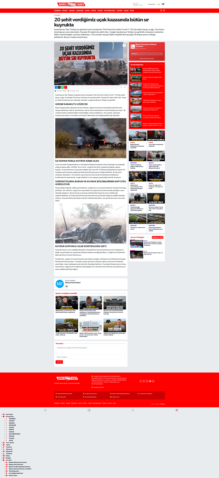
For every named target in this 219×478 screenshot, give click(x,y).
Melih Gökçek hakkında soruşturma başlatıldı (137, 146)
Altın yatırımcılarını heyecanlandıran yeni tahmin (155, 229)
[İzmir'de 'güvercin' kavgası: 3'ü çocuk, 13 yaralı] (156, 176)
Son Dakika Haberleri (90, 397)
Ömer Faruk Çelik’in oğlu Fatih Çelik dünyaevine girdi (155, 166)
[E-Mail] (66, 286)
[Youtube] (150, 381)
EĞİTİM (119, 10)
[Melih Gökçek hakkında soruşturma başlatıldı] (138, 135)
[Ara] (161, 10)
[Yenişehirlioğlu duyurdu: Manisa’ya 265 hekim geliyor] (138, 198)
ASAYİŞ (87, 10)
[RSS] (153, 381)
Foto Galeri (10, 442)
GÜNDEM (57, 10)
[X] (143, 381)
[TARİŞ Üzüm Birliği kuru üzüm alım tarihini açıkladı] (115, 325)
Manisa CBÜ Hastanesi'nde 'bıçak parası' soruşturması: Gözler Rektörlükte (90, 335)
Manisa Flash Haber (73, 283)
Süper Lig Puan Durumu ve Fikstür (20, 469)
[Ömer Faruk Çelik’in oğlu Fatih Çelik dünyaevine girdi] (156, 156)
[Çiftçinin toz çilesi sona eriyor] (138, 218)
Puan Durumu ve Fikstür (146, 393)
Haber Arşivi (115, 397)
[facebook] (45, 410)
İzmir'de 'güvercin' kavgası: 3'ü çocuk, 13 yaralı (156, 186)
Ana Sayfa (9, 414)
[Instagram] (147, 381)
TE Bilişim (162, 404)
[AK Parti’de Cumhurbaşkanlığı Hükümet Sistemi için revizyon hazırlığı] (115, 302)
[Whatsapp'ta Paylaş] (62, 87)
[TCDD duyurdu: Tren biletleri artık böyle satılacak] (67, 325)
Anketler (9, 453)
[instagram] (132, 410)
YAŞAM (126, 10)
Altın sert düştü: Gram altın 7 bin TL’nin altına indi (156, 208)
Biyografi (9, 451)
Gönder (59, 362)
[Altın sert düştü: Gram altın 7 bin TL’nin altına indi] (156, 198)
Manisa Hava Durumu (91, 393)
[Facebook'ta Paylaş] (56, 87)
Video (8, 445)
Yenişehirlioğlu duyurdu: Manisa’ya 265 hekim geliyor (136, 208)
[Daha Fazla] (65, 87)
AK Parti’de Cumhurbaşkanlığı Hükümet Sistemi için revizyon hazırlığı (113, 312)
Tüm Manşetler (62, 397)
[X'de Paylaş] (59, 87)
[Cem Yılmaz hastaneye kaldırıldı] (156, 135)
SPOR (132, 10)
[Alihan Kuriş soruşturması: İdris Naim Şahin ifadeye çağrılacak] (67, 302)
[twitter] (89, 410)
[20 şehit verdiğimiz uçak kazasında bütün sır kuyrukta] (90, 63)
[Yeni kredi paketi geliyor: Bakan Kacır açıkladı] (138, 156)
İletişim (8, 458)
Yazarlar (9, 447)
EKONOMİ (79, 10)
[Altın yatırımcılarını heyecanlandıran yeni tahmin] (156, 218)
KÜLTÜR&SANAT (110, 10)
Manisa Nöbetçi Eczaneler (65, 393)
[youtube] (176, 410)
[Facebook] (140, 381)
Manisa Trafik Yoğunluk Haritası (120, 393)
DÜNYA (93, 10)
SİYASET (65, 10)
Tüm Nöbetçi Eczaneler (147, 58)
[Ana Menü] (164, 10)
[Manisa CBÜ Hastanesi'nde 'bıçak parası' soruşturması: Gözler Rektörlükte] (91, 325)
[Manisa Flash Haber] (71, 4)
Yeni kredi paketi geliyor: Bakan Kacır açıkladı (136, 166)
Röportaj (9, 449)
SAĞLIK (100, 10)
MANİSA (72, 10)
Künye (8, 456)
